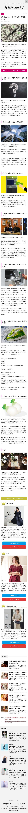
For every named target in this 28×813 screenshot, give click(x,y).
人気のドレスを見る (15, 543)
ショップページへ (14, 646)
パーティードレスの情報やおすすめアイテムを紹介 (14, 806)
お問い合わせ (11, 800)
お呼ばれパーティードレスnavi (14, 804)
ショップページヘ (14, 547)
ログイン (17, 800)
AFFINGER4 (16, 810)
